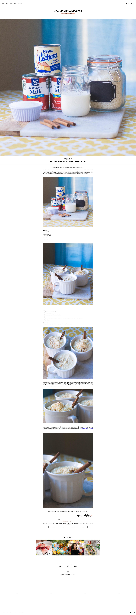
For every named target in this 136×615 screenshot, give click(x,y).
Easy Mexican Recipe (78, 523)
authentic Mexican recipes (64, 523)
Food (84, 523)
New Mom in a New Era (5, 612)
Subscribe (20, 3)
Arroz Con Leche (55, 523)
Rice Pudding (68, 524)
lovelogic (22, 612)
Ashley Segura (68, 521)
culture (71, 523)
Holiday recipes (89, 523)
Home (68, 566)
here (70, 428)
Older (75, 566)
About (7, 3)
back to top (132, 612)
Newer (60, 566)
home (3, 3)
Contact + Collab (13, 3)
